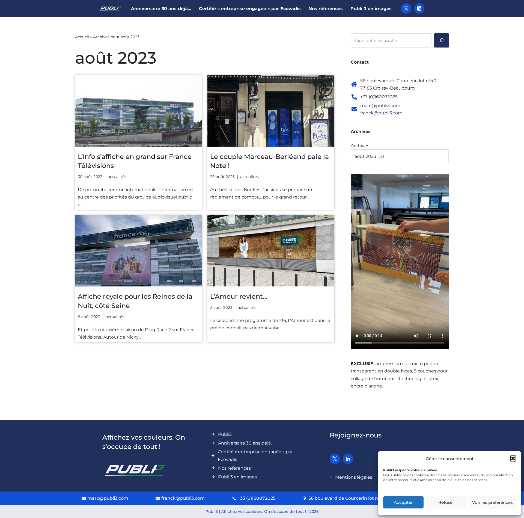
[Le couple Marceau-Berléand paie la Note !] (270, 111)
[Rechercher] (441, 40)
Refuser (446, 502)
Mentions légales (353, 477)
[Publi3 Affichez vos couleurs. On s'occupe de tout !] (111, 8)
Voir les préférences (492, 502)
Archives (360, 145)
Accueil (82, 36)
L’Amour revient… (238, 296)
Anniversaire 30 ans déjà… (161, 8)
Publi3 (225, 434)
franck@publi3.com (381, 113)
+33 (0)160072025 (256, 498)
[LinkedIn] (419, 8)
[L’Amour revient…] (270, 251)
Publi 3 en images (371, 8)
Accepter (403, 502)
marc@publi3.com (380, 105)
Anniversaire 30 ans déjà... (245, 443)
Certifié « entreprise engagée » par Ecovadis (250, 8)
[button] (513, 458)
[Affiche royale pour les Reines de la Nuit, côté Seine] (138, 251)
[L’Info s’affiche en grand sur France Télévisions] (138, 111)
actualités (117, 176)
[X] (406, 8)
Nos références (325, 8)
